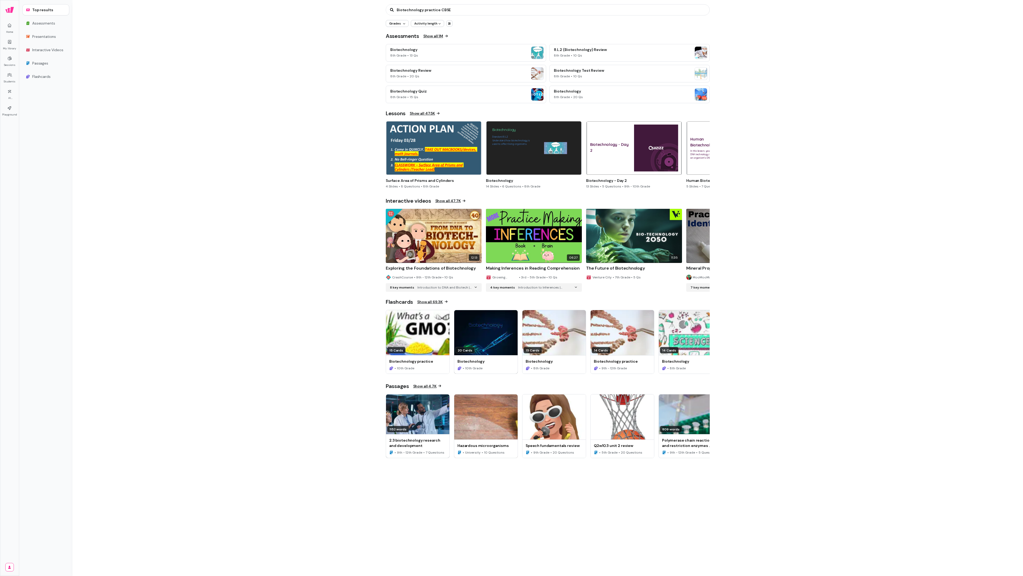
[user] (9, 567)
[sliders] (449, 23)
